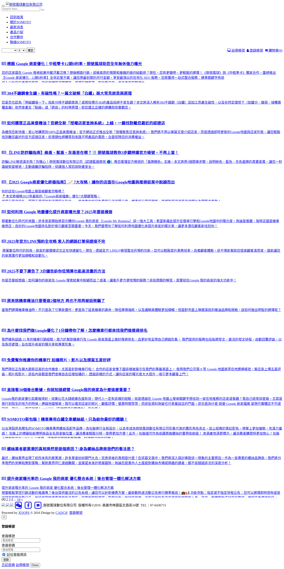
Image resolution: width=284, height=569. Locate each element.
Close (35, 565)
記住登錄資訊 (16, 555)
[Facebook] (29, 505)
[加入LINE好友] (8, 505)
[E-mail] (38, 505)
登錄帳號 (256, 50)
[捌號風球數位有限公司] (24, 4)
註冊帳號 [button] (22, 565)
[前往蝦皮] (4, 505)
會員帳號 (8, 536)
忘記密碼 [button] (8, 565)
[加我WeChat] (19, 505)
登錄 (6, 559)
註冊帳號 (238, 50)
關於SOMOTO (20, 22)
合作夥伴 (16, 37)
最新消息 (16, 27)
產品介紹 (16, 32)
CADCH (62, 512)
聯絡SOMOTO (20, 42)
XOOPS (24, 512)
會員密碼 (8, 545)
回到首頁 (16, 17)
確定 (30, 50)
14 (18, 499)
